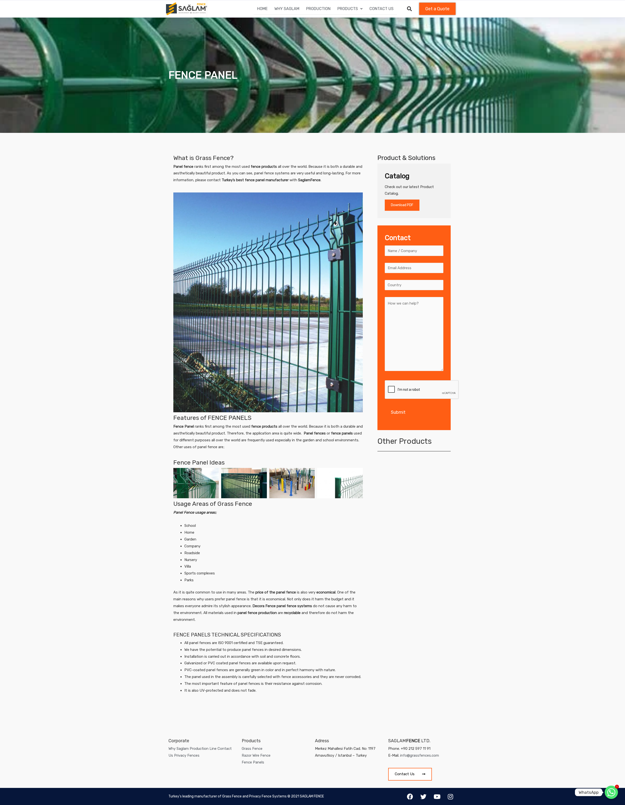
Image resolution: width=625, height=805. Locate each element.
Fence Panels (253, 762)
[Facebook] (410, 796)
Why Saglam (286, 8)
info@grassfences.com (419, 755)
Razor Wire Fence (256, 755)
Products (347, 8)
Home (262, 8)
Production (318, 8)
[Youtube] (437, 796)
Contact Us (381, 8)
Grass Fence (252, 748)
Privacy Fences (186, 755)
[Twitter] (423, 796)
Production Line (203, 748)
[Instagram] (450, 796)
